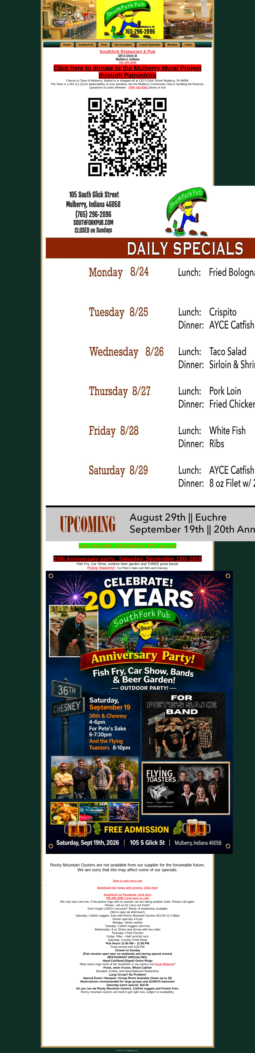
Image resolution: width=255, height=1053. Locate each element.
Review (172, 44)
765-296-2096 (127, 62)
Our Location (123, 44)
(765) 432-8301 (138, 87)
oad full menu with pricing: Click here (132, 887)
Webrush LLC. (132, 1050)
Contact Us (86, 44)
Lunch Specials (149, 44)
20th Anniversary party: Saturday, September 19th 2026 (127, 558)
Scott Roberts (164, 964)
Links (188, 44)
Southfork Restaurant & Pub (127, 51)
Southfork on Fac (116, 894)
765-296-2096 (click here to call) (127, 898)
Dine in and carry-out (127, 881)
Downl (101, 887)
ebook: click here (139, 894)
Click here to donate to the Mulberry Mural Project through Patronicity (127, 71)
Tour (104, 44)
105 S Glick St (127, 55)
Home (67, 44)
